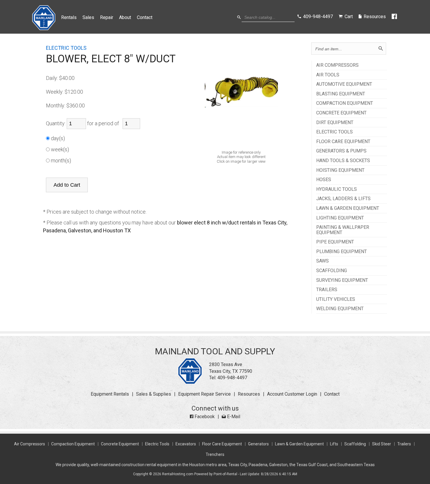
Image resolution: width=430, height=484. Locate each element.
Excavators (186, 444)
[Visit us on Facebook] (395, 16)
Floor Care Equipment (222, 444)
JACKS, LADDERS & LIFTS (343, 198)
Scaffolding (355, 444)
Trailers (404, 444)
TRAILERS (326, 289)
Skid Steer (381, 444)
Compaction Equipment (73, 444)
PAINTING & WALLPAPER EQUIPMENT (342, 230)
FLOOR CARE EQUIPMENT (343, 141)
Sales (88, 17)
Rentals (69, 17)
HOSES (323, 179)
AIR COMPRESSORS (337, 65)
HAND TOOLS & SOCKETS (343, 160)
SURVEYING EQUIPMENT (342, 280)
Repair (106, 17)
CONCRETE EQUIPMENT (341, 113)
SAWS (322, 261)
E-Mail (233, 416)
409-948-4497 (232, 377)
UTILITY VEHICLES (335, 299)
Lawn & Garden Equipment (299, 444)
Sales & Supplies (153, 394)
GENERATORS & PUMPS (341, 151)
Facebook (204, 416)
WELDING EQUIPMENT (340, 308)
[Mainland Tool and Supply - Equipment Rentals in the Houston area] (43, 28)
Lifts (334, 444)
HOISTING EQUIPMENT (340, 170)
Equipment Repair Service (204, 394)
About (125, 17)
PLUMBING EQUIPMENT (341, 251)
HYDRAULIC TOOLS (336, 189)
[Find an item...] (381, 48)
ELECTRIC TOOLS (334, 132)
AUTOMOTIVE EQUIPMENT (344, 84)
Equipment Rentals (110, 394)
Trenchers (215, 454)
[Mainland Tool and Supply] (190, 382)
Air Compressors (29, 444)
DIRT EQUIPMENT (334, 122)
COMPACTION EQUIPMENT (344, 103)
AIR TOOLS (327, 75)
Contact (144, 17)
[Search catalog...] (239, 17)
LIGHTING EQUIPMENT (340, 218)
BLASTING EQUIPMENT (340, 94)
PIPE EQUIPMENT (335, 242)
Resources (249, 394)
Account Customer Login (292, 394)
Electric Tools (157, 444)
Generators (258, 444)
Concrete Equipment (120, 444)
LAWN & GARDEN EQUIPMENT (347, 208)
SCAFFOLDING (331, 270)
